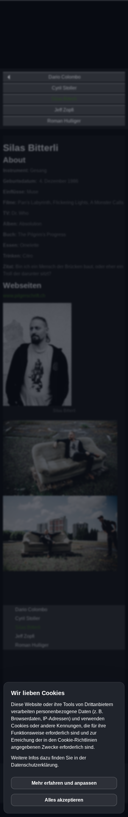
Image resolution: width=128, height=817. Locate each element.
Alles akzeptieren (64, 799)
